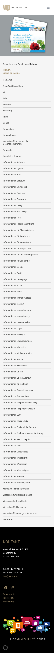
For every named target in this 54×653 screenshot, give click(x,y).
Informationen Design (13, 205)
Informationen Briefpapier (15, 187)
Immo (5, 117)
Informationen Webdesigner (16, 470)
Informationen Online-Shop (15, 384)
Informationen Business (14, 193)
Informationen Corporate (14, 199)
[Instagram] (13, 587)
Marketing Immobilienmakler (16, 489)
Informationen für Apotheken (16, 236)
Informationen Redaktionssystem (18, 390)
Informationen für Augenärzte (17, 242)
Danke (6, 123)
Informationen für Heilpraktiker (17, 248)
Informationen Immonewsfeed (17, 298)
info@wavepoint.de (12, 576)
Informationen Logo (12, 328)
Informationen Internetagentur (17, 310)
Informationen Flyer (12, 218)
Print (5, 98)
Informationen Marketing (14, 347)
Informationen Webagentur (15, 458)
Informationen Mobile (13, 359)
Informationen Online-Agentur (17, 378)
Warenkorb (8, 519)
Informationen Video (12, 445)
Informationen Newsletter (15, 365)
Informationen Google (13, 267)
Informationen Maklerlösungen (17, 341)
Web (5, 92)
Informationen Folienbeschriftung (18, 224)
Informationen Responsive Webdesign (20, 402)
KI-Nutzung (8, 601)
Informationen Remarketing (16, 396)
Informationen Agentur (13, 168)
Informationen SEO (12, 415)
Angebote (7, 150)
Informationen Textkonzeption (17, 439)
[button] (5, 647)
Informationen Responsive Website (19, 409)
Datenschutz (9, 594)
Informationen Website (13, 476)
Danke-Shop (8, 129)
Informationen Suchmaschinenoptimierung (23, 433)
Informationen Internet (13, 304)
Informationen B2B (12, 174)
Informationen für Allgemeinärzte (18, 230)
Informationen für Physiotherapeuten (20, 254)
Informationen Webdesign (15, 464)
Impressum (8, 598)
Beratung (7, 110)
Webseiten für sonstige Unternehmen (20, 513)
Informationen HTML (12, 285)
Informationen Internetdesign (16, 316)
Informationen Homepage (15, 279)
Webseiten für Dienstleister (15, 501)
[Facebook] (5, 587)
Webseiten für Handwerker (15, 507)
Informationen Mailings (14, 334)
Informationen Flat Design (15, 211)
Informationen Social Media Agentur (19, 427)
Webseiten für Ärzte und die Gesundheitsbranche (15, 142)
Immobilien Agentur (12, 156)
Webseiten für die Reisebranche (17, 495)
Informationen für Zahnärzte (16, 261)
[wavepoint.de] (15, 8)
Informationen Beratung (14, 181)
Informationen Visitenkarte (15, 452)
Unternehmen (9, 135)
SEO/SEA (7, 104)
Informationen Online (13, 371)
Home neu (7, 80)
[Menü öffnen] (48, 7)
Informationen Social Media (15, 421)
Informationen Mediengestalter (17, 353)
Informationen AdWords (14, 162)
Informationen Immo (12, 291)
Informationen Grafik (12, 273)
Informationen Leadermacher (16, 322)
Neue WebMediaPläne (13, 86)
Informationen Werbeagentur (16, 482)
